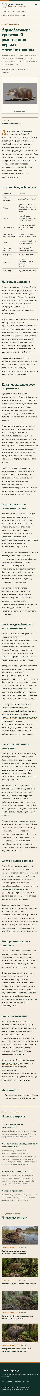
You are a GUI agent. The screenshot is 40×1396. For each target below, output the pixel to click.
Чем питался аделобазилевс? (18, 1171)
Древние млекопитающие (11, 123)
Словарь (10, 1381)
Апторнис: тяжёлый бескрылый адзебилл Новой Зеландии (16, 1350)
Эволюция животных (17, 11)
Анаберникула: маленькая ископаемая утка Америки (14, 1252)
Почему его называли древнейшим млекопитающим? (20, 1145)
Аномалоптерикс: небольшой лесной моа (19, 1284)
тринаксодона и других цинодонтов (19, 717)
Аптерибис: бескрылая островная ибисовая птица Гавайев (17, 1317)
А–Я (3, 1381)
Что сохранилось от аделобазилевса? (12, 1126)
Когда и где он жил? (13, 1190)
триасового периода (12, 889)
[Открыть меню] (36, 5)
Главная (4, 11)
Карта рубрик (19, 1381)
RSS (28, 1381)
